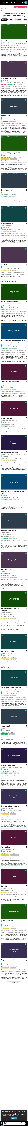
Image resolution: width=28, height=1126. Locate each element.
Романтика (21, 123)
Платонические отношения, (11, 662)
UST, (26, 581)
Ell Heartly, (5, 43)
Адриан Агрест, (10, 699)
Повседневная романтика (11, 49)
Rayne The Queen (7, 851)
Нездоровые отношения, (11, 464)
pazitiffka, (5, 810)
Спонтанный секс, (15, 858)
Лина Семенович (7, 614)
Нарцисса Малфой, (11, 622)
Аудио (10, 19)
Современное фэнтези (18, 272)
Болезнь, (7, 971)
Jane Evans (6, 227)
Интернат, (21, 162)
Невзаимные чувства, (10, 896)
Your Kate (5, 117)
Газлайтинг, (19, 88)
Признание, (12, 51)
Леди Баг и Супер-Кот (11, 689)
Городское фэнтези (22, 579)
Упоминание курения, (10, 125)
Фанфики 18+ (22, 311)
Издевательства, (9, 393)
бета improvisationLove (15, 810)
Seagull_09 (6, 655)
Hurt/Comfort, (16, 393)
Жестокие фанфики (22, 428)
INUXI (4, 155)
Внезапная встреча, (10, 200)
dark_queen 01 (6, 305)
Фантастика (24, 198)
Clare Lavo (5, 769)
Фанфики (7, 233)
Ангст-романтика (9, 428)
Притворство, (22, 662)
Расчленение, (18, 542)
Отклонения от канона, (17, 581)
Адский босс (9, 653)
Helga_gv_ (5, 456)
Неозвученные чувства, (18, 430)
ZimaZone (24, 43)
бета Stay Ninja (15, 691)
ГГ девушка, (8, 162)
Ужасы (18, 198)
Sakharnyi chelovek (8, 964)
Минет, (17, 237)
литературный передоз (9, 925)
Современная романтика (11, 123)
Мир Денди (8, 383)
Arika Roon (6, 422)
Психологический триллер (20, 930)
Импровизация (9, 808)
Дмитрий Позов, (21, 817)
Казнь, (9, 430)
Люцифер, (8, 454)
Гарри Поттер (9, 225)
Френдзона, (18, 200)
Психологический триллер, (18, 932)
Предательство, (9, 623)
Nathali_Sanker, (7, 691)
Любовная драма (9, 86)
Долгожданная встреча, (19, 503)
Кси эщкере (6, 385)
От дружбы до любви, (10, 88)
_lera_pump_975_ (7, 344)
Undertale (8, 571)
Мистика (7, 198)
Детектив (7, 501)
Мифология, (14, 454)
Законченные (18, 19)
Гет (15, 428)
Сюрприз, (7, 51)
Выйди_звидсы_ (7, 534)
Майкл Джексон (10, 962)
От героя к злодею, (9, 274)
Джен (6, 391)
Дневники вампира (18, 767)
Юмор (26, 272)
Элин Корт (5, 495)
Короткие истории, (19, 701)
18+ (13, 775)
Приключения (8, 272)
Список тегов (4, 8)
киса (4, 192)
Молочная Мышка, (10, 43)
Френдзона (19, 896)
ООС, (24, 581)
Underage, (22, 125)
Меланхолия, (8, 737)
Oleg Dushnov (6, 730)
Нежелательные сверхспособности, (14, 354)
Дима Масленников (16, 303)
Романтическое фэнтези (11, 160)
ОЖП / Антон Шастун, (11, 817)
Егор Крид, (8, 303)
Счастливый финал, (9, 701)
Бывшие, (23, 200)
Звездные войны (10, 849)
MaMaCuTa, (19, 43)
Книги (2, 6)
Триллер (7, 930)
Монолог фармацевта (11, 420)
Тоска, (6, 430)
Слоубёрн (17, 86)
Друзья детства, (19, 274)
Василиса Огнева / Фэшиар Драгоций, (15, 352)
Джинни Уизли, (10, 235)
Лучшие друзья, (15, 162)
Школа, (18, 125)
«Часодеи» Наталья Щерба (12, 342)
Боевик (14, 579)
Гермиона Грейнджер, (19, 235)
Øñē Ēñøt (5, 80)
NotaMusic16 (6, 573)
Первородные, (9, 767)
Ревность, (18, 51)
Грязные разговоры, (10, 237)
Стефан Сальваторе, (11, 777)
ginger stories (6, 266)
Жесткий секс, (19, 313)
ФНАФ (7, 532)
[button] (24, 1123)
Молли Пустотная (7, 888)
